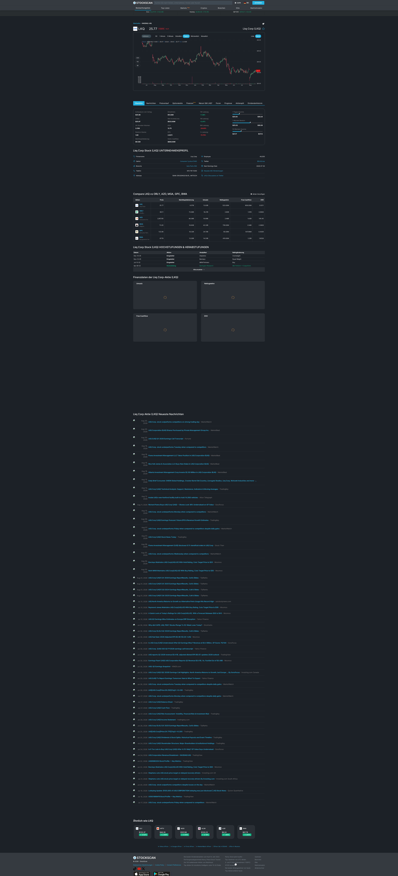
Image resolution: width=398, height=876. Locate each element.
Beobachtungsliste (143, 8)
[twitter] (263, 23)
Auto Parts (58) (192, 166)
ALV (140, 828)
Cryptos (204, 8)
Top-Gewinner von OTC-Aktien (235, 859)
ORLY (141, 211)
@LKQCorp (261, 161)
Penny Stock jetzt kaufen (233, 857)
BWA (141, 237)
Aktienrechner (259, 868)
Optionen (258, 857)
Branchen (221, 8)
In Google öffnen (176, 846)
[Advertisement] (199, 96)
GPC (141, 230)
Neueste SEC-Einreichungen (213, 171)
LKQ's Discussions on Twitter (213, 175)
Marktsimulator (256, 8)
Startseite (136, 23)
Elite (238, 8)
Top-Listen (165, 8)
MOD (182, 828)
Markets (185, 8)
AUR (223, 828)
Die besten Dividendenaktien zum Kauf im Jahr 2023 (201, 857)
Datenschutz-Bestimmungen (142, 865)
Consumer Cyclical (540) (188, 161)
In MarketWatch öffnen (203, 846)
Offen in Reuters (234, 846)
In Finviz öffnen (189, 846)
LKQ (141, 204)
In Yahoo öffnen (163, 846)
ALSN (203, 828)
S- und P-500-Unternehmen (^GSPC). (238, 862)
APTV (162, 828)
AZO (141, 217)
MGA (141, 224)
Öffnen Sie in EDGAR (220, 846)
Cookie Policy (159, 865)
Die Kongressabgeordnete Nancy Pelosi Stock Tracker (202, 859)
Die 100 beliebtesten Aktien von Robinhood (198, 862)
